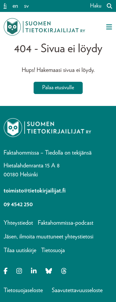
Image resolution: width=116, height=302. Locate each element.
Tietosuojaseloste (23, 290)
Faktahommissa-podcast (65, 223)
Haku (95, 6)
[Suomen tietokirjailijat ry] (44, 27)
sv (26, 6)
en (15, 6)
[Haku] (107, 6)
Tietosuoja (53, 250)
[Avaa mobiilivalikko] (109, 26)
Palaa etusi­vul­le (58, 87)
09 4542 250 (18, 204)
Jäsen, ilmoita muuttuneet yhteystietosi (48, 237)
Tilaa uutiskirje (20, 250)
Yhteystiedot (18, 223)
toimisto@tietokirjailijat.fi (35, 191)
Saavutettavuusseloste (77, 290)
